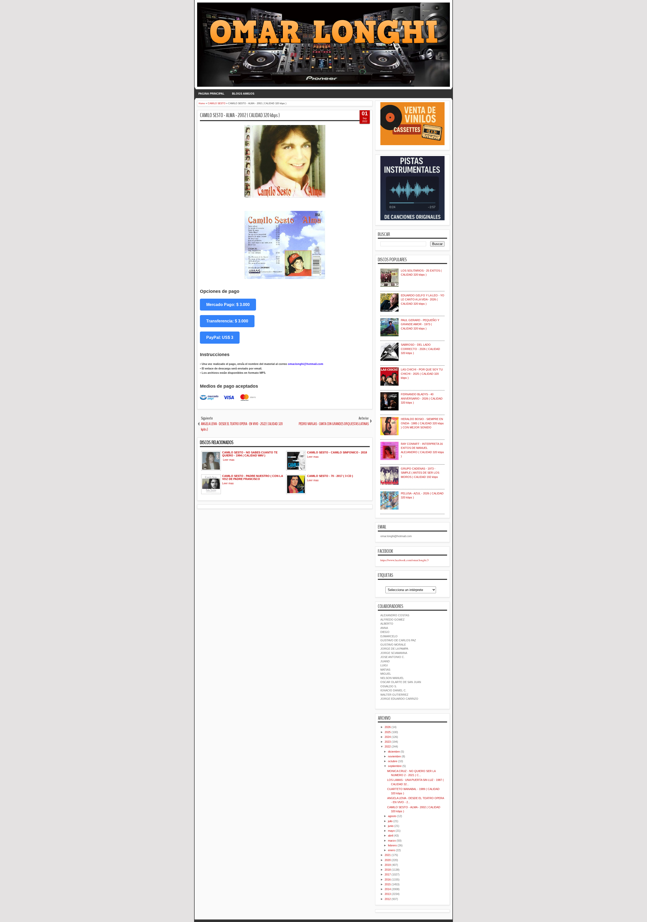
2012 (388, 899)
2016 (388, 879)
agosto (392, 816)
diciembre (394, 751)
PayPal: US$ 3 (219, 337)
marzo (392, 840)
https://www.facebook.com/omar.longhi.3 (404, 560)
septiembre (395, 765)
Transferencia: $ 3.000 (227, 321)
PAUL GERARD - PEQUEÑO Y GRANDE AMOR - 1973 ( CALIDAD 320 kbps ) (420, 324)
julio (390, 821)
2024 (388, 736)
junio (391, 825)
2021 (388, 855)
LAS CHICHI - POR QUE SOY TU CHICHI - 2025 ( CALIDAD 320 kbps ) (422, 373)
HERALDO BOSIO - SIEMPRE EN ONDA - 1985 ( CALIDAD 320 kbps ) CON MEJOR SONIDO (422, 423)
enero (391, 850)
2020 (388, 860)
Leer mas (229, 459)
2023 (388, 741)
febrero (392, 845)
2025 (388, 732)
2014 (388, 889)
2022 (388, 746)
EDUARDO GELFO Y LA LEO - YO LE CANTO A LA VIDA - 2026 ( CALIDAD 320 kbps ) (422, 299)
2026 (388, 727)
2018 (388, 869)
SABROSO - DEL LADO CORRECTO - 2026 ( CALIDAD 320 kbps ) (420, 349)
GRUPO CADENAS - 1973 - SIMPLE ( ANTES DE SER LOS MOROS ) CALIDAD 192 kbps (420, 472)
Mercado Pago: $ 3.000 (228, 304)
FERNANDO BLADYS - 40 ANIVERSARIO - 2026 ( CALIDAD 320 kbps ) (422, 398)
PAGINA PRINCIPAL (211, 93)
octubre (392, 761)
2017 (388, 874)
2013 (388, 893)
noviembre (394, 756)
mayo (391, 830)
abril (390, 835)
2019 (388, 864)
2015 (388, 884)
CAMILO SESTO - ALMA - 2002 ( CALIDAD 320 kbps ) (240, 115)
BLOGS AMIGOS (243, 93)
